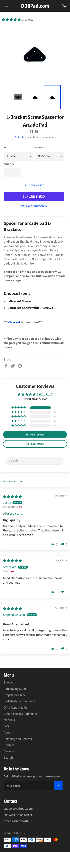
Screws (39, 147)
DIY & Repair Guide (15, 707)
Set (6, 147)
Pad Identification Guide (19, 701)
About (8, 732)
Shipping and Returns (18, 739)
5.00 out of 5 (44, 394)
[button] (11, 19)
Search (8, 757)
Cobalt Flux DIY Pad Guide (20, 714)
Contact (9, 745)
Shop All (9, 682)
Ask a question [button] (35, 444)
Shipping (20, 137)
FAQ (6, 726)
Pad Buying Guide (15, 689)
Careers (9, 751)
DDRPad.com (35, 6)
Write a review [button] (35, 434)
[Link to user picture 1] (35, 513)
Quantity (9, 164)
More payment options (34, 206)
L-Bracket (13, 322)
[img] (12, 497)
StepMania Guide (15, 695)
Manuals (9, 720)
